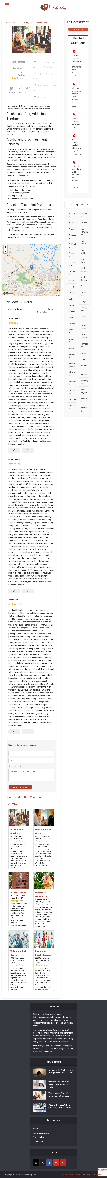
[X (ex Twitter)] (43, 1162)
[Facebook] (49, 1162)
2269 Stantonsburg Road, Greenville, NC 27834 (42, 960)
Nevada (84, 223)
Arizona (72, 229)
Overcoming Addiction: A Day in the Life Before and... (60, 1084)
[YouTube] (56, 1162)
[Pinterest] (63, 1162)
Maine (71, 348)
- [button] (6, 251)
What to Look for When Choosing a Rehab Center (59, 1106)
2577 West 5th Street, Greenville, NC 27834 (43, 837)
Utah (83, 359)
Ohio (83, 286)
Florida (71, 280)
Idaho (71, 299)
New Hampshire (84, 232)
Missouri (72, 399)
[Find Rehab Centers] (53, 7)
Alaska (71, 223)
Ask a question (78, 29)
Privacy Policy (38, 1137)
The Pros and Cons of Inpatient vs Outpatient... (59, 1094)
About (35, 1129)
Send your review (20, 787)
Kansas (72, 324)
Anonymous (14, 318)
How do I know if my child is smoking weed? (76, 172)
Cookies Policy (38, 1141)
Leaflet (57, 295)
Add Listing (85, 1175)
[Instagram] (36, 1162)
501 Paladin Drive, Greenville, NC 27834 (17, 837)
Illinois (71, 305)
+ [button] (5, 247)
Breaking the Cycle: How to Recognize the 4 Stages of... (60, 1071)
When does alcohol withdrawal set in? (76, 145)
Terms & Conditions (41, 1133)
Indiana (72, 311)
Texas (83, 353)
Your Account (96, 1175)
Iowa (71, 317)
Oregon (84, 301)
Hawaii (71, 293)
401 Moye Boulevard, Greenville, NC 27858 (42, 900)
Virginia (84, 374)
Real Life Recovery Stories (70, 1175)
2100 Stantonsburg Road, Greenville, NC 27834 (17, 960)
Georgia (72, 287)
